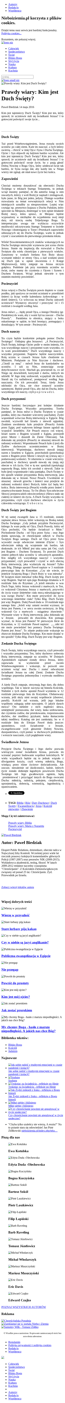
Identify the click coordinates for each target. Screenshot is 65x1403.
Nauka (12, 64)
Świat (11, 54)
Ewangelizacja (26, 805)
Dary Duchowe (40, 802)
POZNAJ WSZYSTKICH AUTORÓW (23, 1307)
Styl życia (13, 61)
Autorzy (12, 4)
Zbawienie (27, 809)
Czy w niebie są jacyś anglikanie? (25, 942)
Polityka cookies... (11, 33)
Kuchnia (13, 70)
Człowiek (13, 48)
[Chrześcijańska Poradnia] (16, 1320)
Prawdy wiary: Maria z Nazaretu (26, 825)
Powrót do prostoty (15, 983)
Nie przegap (9, 969)
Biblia (20, 802)
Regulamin (14, 1342)
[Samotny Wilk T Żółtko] (19, 1327)
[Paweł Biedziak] (11, 835)
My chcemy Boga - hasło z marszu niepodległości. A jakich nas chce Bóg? (28, 1029)
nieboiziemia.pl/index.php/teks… (39, 1130)
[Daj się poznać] (25, 1323)
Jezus (39, 805)
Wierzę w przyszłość (15, 915)
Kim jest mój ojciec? (15, 997)
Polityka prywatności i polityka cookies (29, 1345)
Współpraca (14, 10)
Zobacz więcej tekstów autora (17, 887)
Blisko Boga (15, 57)
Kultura (12, 67)
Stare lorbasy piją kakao (19, 929)
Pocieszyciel (15, 829)
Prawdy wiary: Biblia (20, 822)
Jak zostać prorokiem (16, 1010)
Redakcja (13, 7)
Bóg (27, 802)
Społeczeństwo (16, 51)
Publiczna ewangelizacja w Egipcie (25, 956)
